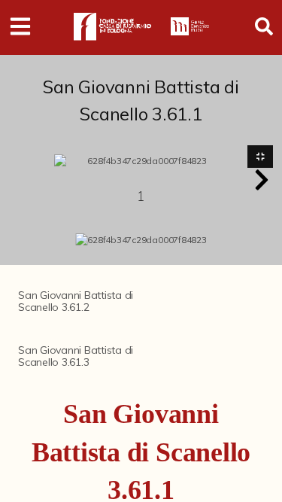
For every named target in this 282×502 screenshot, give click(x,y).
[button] (261, 180)
